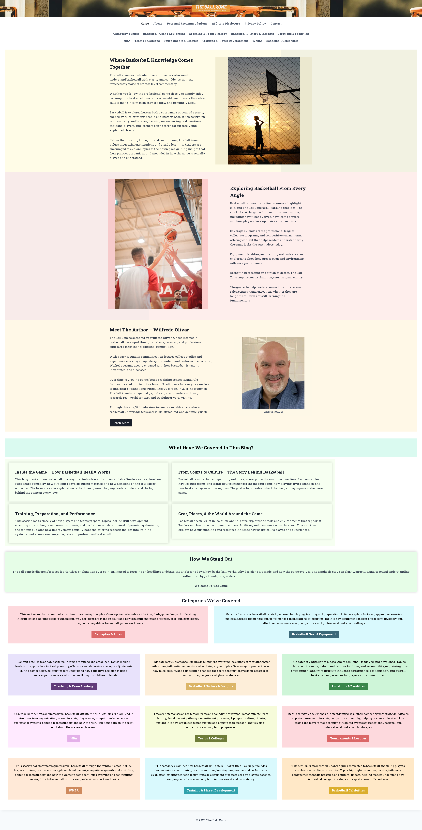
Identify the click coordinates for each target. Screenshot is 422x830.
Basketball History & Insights (252, 34)
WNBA (257, 41)
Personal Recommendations (187, 23)
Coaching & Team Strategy (208, 34)
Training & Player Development (225, 41)
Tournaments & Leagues (181, 41)
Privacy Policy (255, 23)
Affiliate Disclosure (226, 23)
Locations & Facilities (293, 34)
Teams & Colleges (147, 41)
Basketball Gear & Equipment (164, 34)
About (158, 23)
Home (144, 23)
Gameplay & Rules (126, 34)
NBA (127, 41)
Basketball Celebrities (282, 41)
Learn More (121, 423)
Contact (276, 23)
